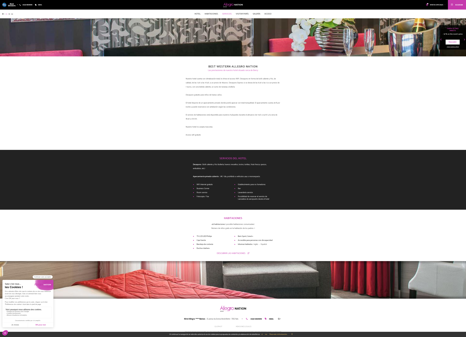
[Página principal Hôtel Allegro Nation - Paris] (233, 4)
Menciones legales (243, 327)
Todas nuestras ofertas (453, 46)
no (266, 334)
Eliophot (218, 327)
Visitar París (242, 14)
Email (40, 5)
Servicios (227, 14)
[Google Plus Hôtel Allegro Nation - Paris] (279, 318)
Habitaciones (211, 14)
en (12, 14)
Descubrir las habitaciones (231, 253)
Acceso (267, 14)
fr (9, 14)
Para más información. (278, 334)
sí (262, 334)
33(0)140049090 (256, 319)
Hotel (197, 14)
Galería (256, 14)
